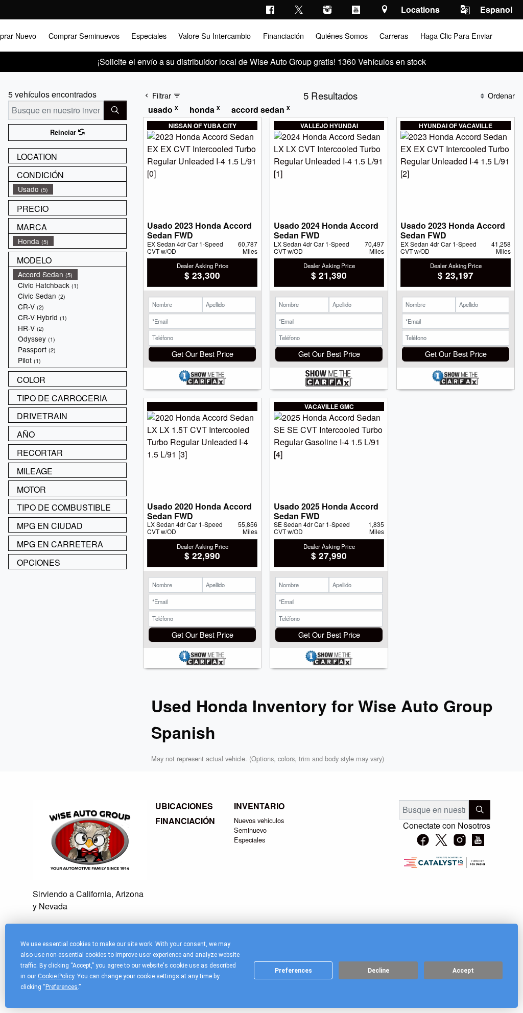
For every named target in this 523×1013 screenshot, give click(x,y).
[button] (83, 35)
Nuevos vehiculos (259, 820)
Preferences (293, 970)
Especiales (249, 840)
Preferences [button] (61, 987)
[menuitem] (69, 189)
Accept (463, 970)
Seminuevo (250, 830)
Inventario (259, 806)
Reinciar (64, 132)
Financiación (185, 821)
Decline (378, 970)
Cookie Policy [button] (56, 976)
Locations (420, 9)
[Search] (115, 110)
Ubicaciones (184, 806)
